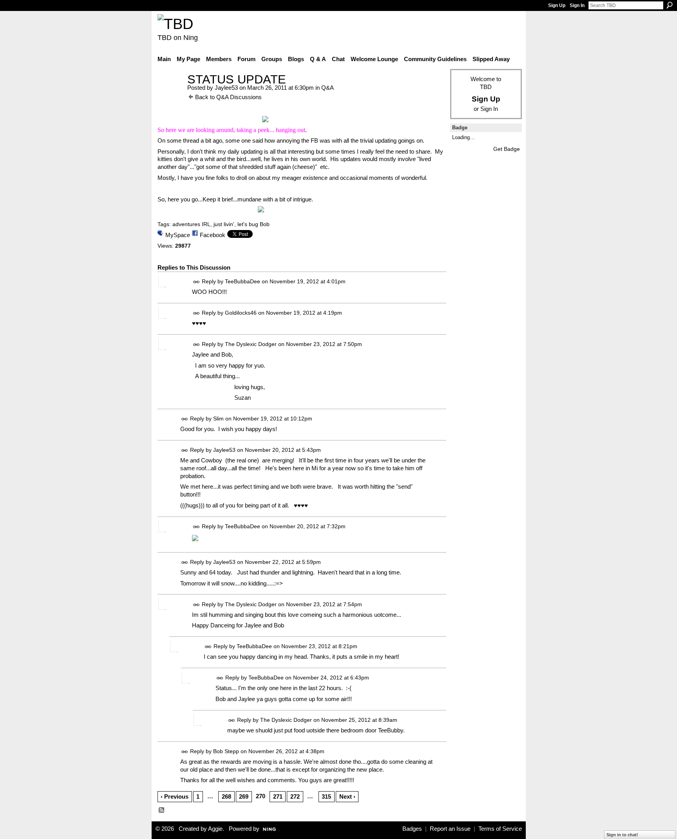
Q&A (327, 87)
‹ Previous (174, 796)
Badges (412, 829)
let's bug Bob (253, 224)
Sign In (577, 5)
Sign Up (556, 5)
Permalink (196, 282)
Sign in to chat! (622, 834)
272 (295, 796)
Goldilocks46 (241, 313)
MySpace (177, 235)
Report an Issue (450, 829)
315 (326, 796)
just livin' (224, 224)
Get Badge (506, 149)
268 (226, 796)
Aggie (215, 829)
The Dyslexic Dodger (251, 344)
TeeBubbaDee (242, 281)
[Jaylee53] (170, 94)
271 (277, 796)
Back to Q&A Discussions (228, 97)
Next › (347, 796)
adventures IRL (191, 224)
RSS (161, 810)
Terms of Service (500, 829)
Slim (218, 418)
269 (243, 796)
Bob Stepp (226, 751)
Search (669, 5)
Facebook (212, 235)
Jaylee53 (226, 87)
